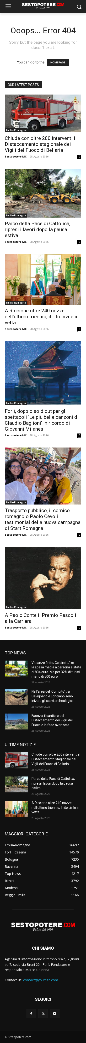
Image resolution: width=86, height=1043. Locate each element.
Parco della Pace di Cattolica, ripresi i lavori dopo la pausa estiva (37, 229)
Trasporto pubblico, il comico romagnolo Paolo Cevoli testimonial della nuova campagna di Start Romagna (43, 519)
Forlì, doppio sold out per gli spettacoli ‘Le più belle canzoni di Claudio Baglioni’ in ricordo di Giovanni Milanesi (42, 420)
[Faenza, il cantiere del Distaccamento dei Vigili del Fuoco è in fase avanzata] (16, 721)
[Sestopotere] (43, 5)
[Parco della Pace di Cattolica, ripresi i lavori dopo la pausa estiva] (43, 193)
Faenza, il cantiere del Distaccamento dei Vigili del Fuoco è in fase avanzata (52, 720)
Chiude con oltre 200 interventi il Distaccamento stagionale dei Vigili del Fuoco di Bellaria (41, 144)
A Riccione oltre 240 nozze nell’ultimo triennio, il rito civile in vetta (42, 316)
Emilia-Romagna (16, 130)
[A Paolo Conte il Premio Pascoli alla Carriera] (43, 578)
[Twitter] (43, 1013)
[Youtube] (54, 1013)
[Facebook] (31, 1013)
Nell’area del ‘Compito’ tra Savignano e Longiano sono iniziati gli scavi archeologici (52, 696)
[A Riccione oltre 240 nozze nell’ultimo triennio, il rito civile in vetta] (43, 279)
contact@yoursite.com (40, 980)
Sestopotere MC (16, 156)
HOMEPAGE (57, 62)
